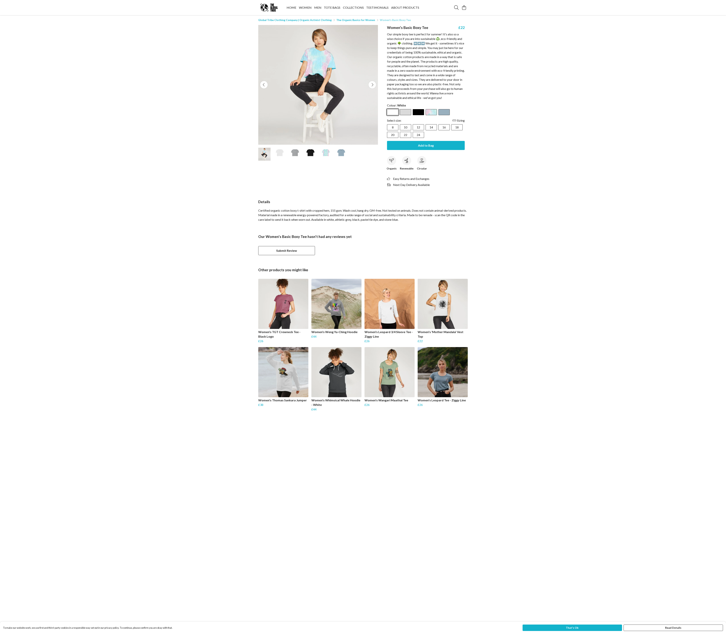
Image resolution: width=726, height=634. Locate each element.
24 (418, 135)
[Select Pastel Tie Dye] (431, 112)
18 (457, 127)
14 (431, 127)
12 (418, 127)
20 (392, 135)
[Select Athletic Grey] (405, 112)
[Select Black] (418, 112)
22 (405, 135)
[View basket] (464, 7)
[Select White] (392, 112)
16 (444, 127)
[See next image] (372, 85)
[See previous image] (264, 85)
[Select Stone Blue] (444, 112)
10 (405, 127)
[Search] (456, 7)
